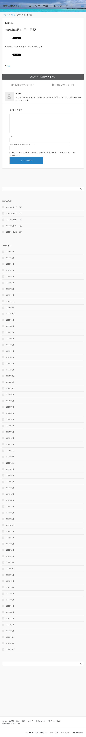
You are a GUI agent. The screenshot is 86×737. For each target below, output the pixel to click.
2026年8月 (10, 251)
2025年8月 (10, 326)
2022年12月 (10, 525)
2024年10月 (10, 388)
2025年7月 (10, 332)
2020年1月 (10, 631)
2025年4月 (10, 351)
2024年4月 (10, 426)
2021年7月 (10, 575)
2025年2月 (10, 363)
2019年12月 (10, 637)
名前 (11, 136)
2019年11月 (10, 643)
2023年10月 (10, 463)
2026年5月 (10, 270)
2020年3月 (10, 618)
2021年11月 (10, 562)
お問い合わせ (40, 721)
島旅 (17, 721)
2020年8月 (10, 600)
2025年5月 (10, 345)
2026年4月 (10, 276)
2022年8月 (10, 537)
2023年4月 (10, 500)
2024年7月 (10, 407)
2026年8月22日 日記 (14, 207)
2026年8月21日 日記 (14, 213)
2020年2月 (10, 625)
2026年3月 (10, 283)
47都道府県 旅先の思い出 (11, 723)
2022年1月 (10, 556)
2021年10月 (10, 569)
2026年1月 (10, 295)
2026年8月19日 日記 (14, 226)
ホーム (4, 721)
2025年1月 (10, 370)
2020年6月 (10, 606)
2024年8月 (10, 401)
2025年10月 (10, 314)
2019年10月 (10, 649)
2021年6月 (10, 581)
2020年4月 (10, 612)
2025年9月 (10, 320)
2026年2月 (10, 289)
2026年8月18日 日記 (14, 232)
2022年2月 (10, 550)
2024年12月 (10, 376)
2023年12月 (10, 450)
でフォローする (24, 85)
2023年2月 (10, 513)
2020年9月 (10, 593)
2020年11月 (10, 587)
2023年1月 (10, 519)
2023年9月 (10, 469)
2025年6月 (10, 339)
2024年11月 (10, 382)
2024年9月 (10, 394)
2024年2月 (10, 438)
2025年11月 (10, 307)
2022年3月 (10, 544)
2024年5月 (10, 419)
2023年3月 (10, 506)
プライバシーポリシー (54, 721)
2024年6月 (10, 413)
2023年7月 (10, 482)
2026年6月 (10, 264)
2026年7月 (10, 258)
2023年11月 (10, 457)
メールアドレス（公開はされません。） (22, 144)
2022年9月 (10, 531)
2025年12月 (10, 301)
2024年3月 (10, 432)
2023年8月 (10, 475)
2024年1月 (10, 444)
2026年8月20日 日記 (14, 220)
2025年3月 (10, 357)
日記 (8, 66)
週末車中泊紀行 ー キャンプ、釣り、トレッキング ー (37, 6)
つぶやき (30, 721)
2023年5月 (10, 494)
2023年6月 (10, 488)
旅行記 (11, 721)
